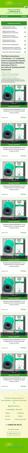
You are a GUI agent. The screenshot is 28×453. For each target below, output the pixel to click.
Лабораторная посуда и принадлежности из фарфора (10, 36)
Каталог (5, 16)
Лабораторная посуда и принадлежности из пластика (10, 32)
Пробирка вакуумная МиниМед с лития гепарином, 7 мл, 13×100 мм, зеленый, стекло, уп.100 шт (14, 111)
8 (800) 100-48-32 (14, 11)
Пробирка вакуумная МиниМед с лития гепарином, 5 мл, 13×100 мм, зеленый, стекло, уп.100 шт (14, 226)
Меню (25, 16)
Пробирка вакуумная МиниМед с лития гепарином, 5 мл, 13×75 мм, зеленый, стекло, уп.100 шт (14, 187)
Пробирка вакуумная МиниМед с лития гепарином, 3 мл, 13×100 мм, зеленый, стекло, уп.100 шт (14, 379)
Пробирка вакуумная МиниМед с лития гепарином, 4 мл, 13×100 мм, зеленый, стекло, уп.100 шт (14, 303)
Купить (14, 103)
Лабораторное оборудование (10, 44)
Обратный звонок (13, 433)
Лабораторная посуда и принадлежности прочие (9, 40)
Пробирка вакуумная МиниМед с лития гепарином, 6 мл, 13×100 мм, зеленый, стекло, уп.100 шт (14, 149)
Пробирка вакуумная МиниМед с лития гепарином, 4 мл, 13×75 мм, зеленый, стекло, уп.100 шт (14, 264)
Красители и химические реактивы (11, 52)
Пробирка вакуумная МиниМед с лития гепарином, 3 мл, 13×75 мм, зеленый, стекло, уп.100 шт (14, 341)
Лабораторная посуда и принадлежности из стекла (9, 27)
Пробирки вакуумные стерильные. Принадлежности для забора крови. (12, 48)
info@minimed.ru (15, 406)
